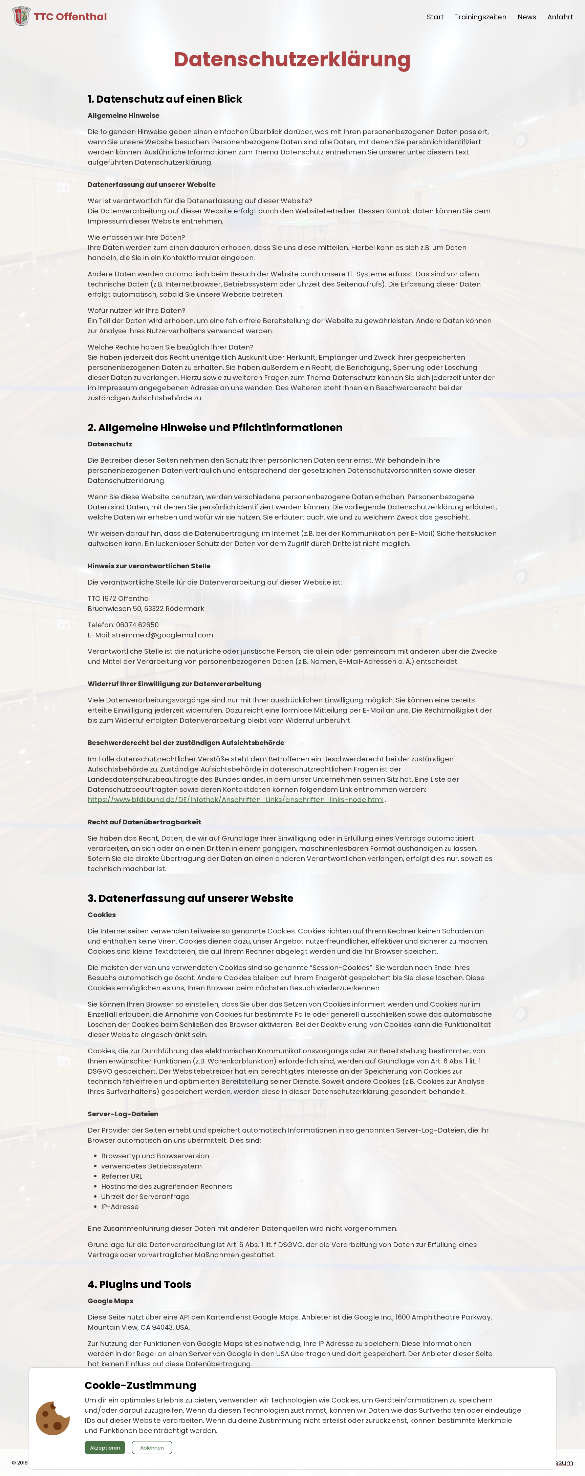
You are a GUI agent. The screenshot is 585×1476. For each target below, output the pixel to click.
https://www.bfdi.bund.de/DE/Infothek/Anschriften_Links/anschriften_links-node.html (236, 799)
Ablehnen (152, 1447)
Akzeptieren (105, 1447)
